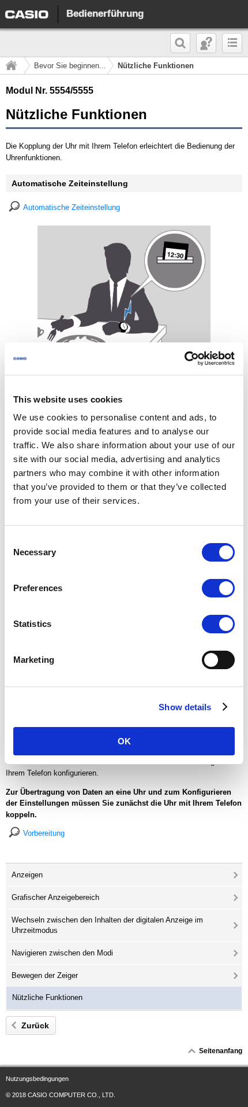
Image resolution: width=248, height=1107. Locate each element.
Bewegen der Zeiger (45, 975)
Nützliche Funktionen (47, 997)
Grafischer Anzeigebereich (55, 897)
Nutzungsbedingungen (37, 1078)
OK (124, 741)
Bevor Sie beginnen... (70, 65)
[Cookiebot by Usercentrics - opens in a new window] (184, 358)
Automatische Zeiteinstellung (71, 207)
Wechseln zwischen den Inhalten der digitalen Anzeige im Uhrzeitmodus (107, 925)
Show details (185, 707)
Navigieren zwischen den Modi (62, 953)
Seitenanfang (220, 1051)
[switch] (218, 588)
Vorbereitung (44, 833)
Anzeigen (27, 874)
